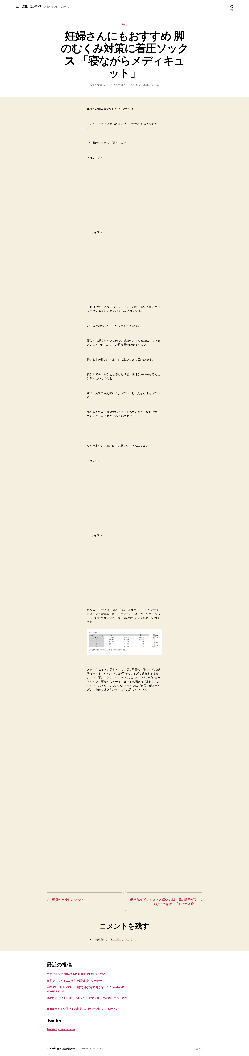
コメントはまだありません (147, 85)
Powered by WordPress (92, 1048)
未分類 (125, 24)
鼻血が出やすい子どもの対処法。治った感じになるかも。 (83, 1008)
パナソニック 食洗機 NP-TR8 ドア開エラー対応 (76, 973)
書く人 (103, 85)
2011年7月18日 (120, 85)
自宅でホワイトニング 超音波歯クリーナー (74, 980)
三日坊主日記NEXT (28, 6)
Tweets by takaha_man (61, 1029)
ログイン (116, 939)
